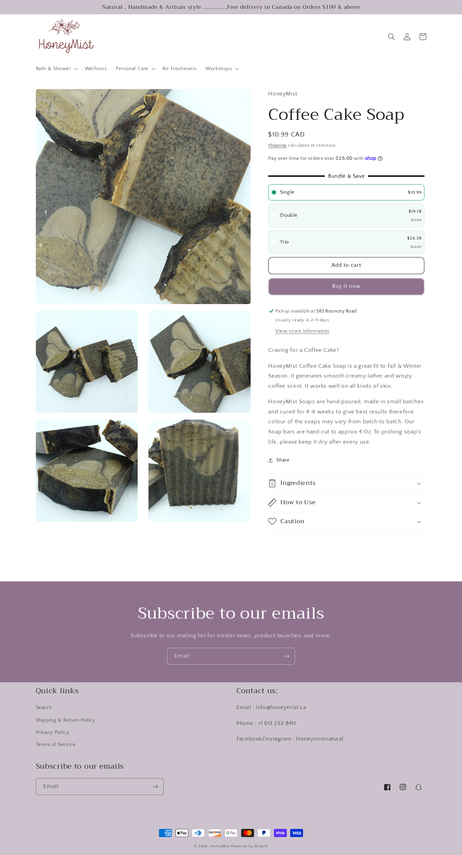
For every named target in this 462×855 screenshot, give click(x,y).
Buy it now (346, 286)
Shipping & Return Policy (65, 720)
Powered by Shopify (249, 846)
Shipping (277, 145)
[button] (55, 69)
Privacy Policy (52, 732)
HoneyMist (220, 846)
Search (44, 707)
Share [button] (283, 460)
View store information (302, 331)
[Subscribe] (287, 656)
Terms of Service (56, 744)
